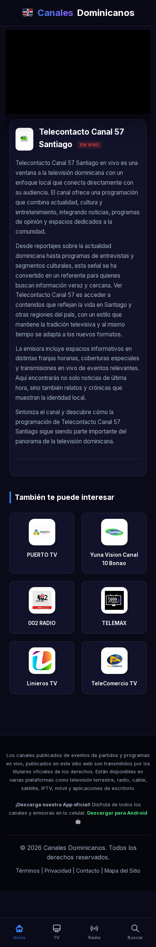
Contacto (88, 870)
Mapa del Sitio (122, 870)
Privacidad (58, 870)
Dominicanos (85, 12)
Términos (28, 870)
